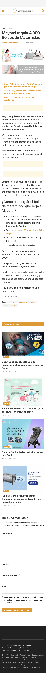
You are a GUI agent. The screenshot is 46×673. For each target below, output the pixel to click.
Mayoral (11, 302)
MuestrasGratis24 (11, 43)
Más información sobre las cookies (15, 650)
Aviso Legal (26, 645)
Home (4, 29)
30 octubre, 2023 (9, 415)
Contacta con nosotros (11, 645)
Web (4, 586)
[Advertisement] (23, 3)
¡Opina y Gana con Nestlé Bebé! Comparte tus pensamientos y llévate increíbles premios (21, 498)
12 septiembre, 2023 (10, 459)
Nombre (6, 564)
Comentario (8, 533)
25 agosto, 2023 (9, 505)
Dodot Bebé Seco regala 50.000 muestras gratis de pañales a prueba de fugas (22, 365)
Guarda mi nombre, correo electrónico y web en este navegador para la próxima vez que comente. (23, 600)
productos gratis (10, 305)
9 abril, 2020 (29, 43)
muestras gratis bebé (26, 302)
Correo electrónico (11, 575)
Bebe (10, 29)
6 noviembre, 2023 (9, 371)
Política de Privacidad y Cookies (14, 648)
